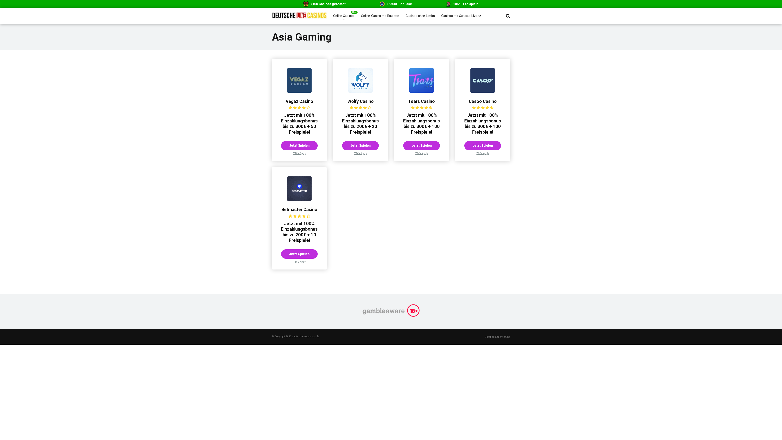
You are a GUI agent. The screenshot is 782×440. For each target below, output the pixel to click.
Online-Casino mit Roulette (380, 16)
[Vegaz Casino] (299, 92)
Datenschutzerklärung (497, 337)
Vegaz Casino (299, 101)
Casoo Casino (483, 101)
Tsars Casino (421, 101)
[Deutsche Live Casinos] (299, 14)
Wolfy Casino (360, 101)
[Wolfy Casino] (360, 92)
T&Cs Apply (299, 153)
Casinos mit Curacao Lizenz (461, 16)
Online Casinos (344, 16)
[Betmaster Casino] (299, 200)
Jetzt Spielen (299, 145)
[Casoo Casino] (482, 92)
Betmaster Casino (299, 209)
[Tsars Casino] (421, 92)
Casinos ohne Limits (420, 16)
